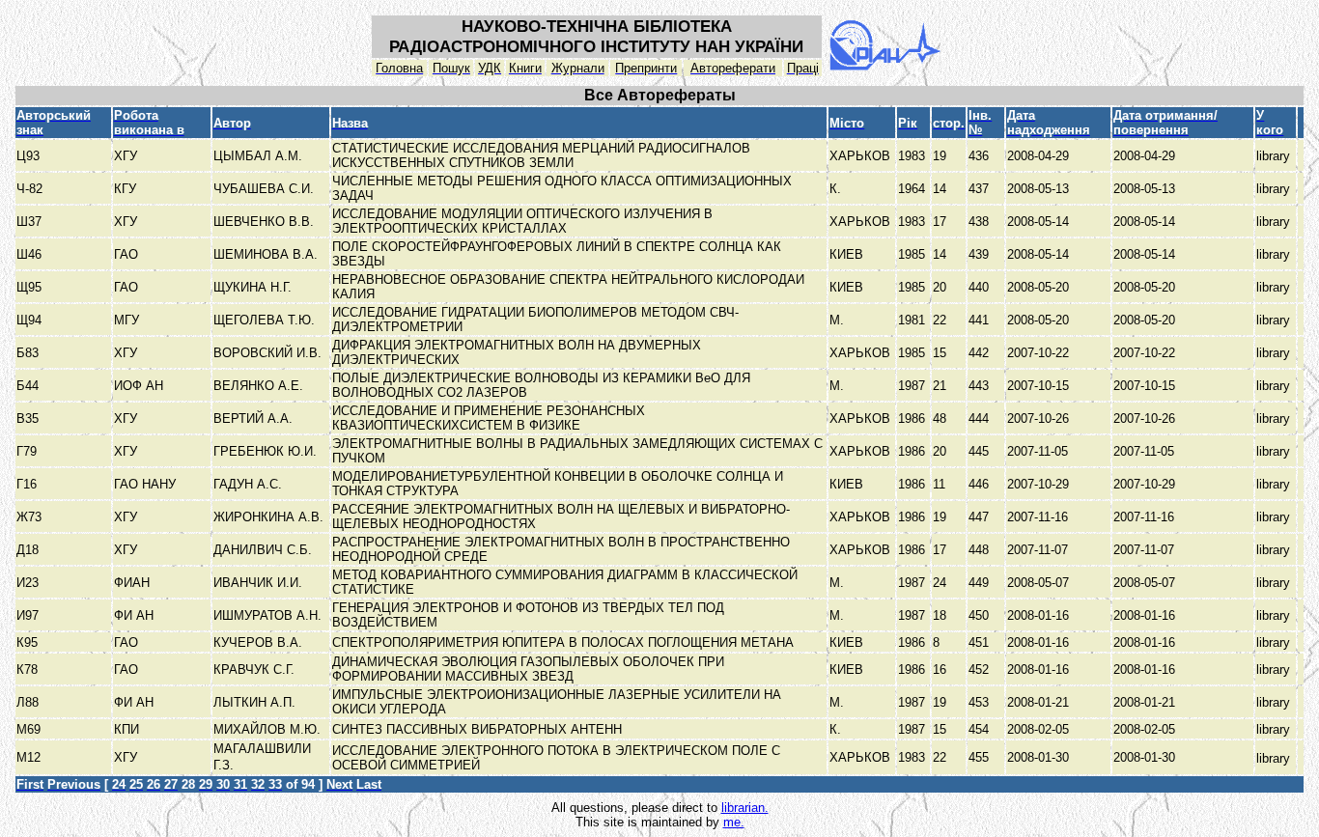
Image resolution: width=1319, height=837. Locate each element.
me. (733, 822)
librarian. (745, 807)
